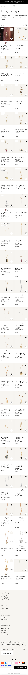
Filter (4, 25)
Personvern (3, 617)
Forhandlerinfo (4, 619)
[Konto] (23, 6)
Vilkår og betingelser (5, 615)
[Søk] (4, 6)
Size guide (3, 632)
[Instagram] (15, 660)
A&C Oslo (12, 673)
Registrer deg (7, 653)
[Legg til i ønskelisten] (11, 29)
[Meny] (1, 6)
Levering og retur (5, 634)
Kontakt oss (4, 630)
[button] (5, 43)
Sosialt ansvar (4, 610)
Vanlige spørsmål (5, 628)
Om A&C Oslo (4, 608)
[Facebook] (13, 660)
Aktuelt (2, 613)
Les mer (3, 19)
